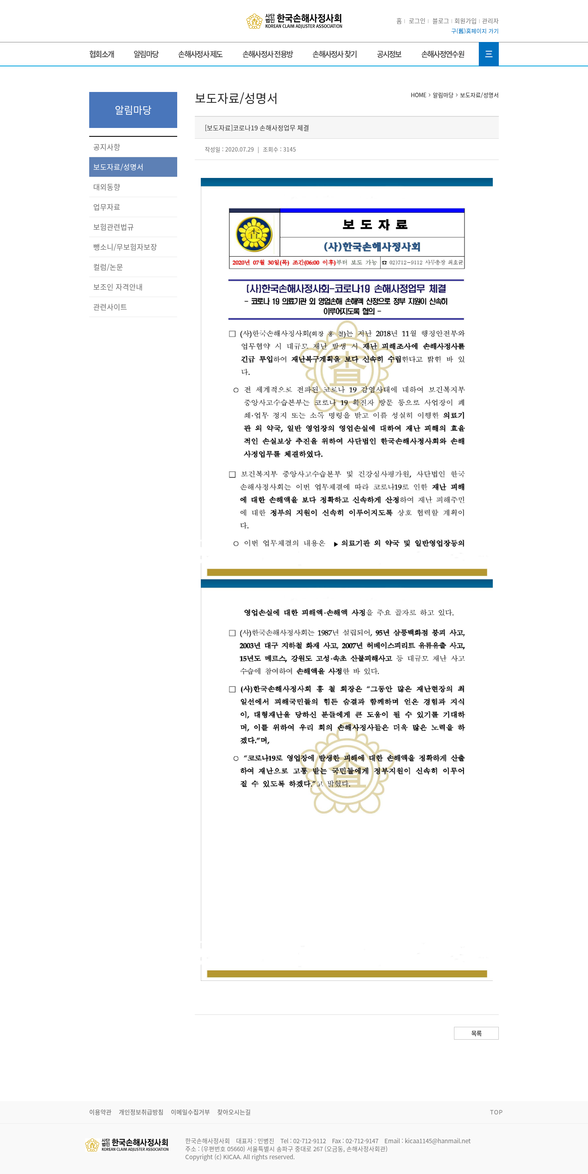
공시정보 (389, 54)
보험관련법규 (113, 227)
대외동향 (106, 187)
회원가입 (465, 20)
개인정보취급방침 (141, 1112)
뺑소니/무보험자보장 (125, 247)
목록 (476, 1033)
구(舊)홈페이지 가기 (475, 31)
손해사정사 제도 (200, 54)
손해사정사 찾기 (334, 54)
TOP (496, 1112)
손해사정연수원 (442, 54)
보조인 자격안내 (118, 287)
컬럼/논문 (108, 267)
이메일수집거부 (190, 1112)
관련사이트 (110, 306)
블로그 (440, 20)
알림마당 (146, 54)
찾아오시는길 (234, 1112)
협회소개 (101, 54)
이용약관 (100, 1112)
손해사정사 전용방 (267, 54)
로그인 (417, 20)
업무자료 (106, 207)
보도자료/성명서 (118, 167)
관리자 (490, 20)
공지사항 (106, 147)
